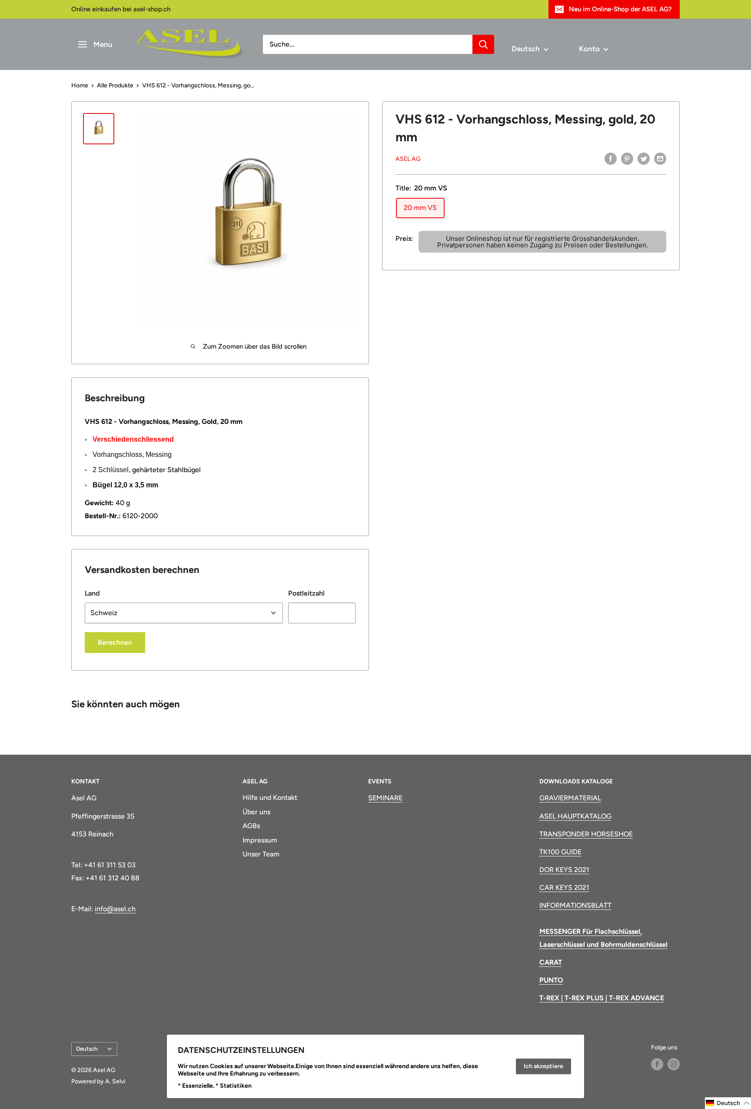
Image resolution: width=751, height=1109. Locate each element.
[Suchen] (483, 44)
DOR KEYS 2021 (564, 870)
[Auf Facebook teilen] (611, 158)
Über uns (256, 812)
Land (92, 593)
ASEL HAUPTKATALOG (575, 816)
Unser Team (261, 854)
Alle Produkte (115, 85)
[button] (728, 1103)
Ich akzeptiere (543, 1066)
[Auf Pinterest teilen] (627, 158)
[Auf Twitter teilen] (644, 158)
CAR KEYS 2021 (564, 887)
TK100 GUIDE (560, 852)
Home (79, 85)
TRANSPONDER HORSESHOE (586, 834)
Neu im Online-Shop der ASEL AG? (620, 9)
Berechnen (115, 642)
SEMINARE (385, 798)
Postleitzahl (306, 593)
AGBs (251, 826)
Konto (590, 48)
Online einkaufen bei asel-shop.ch (120, 9)
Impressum (260, 840)
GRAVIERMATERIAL (570, 798)
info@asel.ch (115, 909)
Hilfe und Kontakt (270, 797)
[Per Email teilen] (660, 158)
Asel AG (408, 159)
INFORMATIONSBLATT (575, 905)
